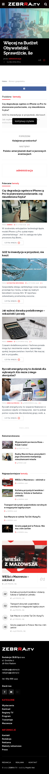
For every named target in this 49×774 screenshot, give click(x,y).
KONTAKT (33, 762)
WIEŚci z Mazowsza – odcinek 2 (30, 480)
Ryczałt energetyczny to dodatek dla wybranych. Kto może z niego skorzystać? (24, 372)
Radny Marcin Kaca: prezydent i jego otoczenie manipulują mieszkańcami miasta (30, 456)
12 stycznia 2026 (33, 283)
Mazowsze (7, 723)
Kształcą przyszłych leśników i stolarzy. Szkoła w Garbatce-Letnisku (29, 493)
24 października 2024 (29, 403)
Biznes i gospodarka (17, 81)
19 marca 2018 (21, 463)
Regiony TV (7, 713)
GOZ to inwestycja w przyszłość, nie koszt (23, 115)
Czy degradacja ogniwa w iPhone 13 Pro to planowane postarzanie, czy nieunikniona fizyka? (24, 107)
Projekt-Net (30, 768)
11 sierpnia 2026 (21, 483)
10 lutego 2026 (20, 224)
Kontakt (6, 735)
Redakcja (6, 739)
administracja (15, 59)
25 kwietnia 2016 (22, 448)
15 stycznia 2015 (14, 62)
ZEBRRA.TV (12, 768)
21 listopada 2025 (21, 341)
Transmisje (7, 720)
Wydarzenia (8, 705)
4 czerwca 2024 (21, 532)
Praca (5, 750)
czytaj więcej (11, 243)
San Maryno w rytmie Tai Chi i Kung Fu (22, 517)
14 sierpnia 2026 (22, 499)
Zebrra (10, 224)
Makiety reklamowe (12, 746)
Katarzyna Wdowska (15, 283)
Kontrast (6, 709)
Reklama (6, 742)
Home (4, 81)
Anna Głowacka (13, 403)
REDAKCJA (6, 762)
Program (6, 716)
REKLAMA (20, 762)
